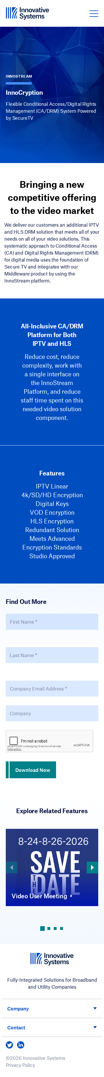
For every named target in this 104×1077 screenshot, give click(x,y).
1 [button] (42, 928)
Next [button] (92, 867)
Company (18, 1008)
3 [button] (55, 928)
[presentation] (50, 741)
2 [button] (49, 928)
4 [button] (61, 928)
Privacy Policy (20, 1065)
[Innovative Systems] (27, 13)
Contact (16, 1027)
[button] (94, 13)
